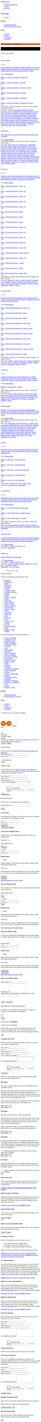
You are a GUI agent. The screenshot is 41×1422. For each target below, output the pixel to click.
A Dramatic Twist (5, 130)
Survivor (23, 160)
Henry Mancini (9, 395)
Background (8, 582)
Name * (3, 1049)
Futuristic (7, 665)
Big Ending (29, 110)
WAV (2, 1107)
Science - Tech (9, 621)
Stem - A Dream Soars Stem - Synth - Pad (13, 247)
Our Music (9, 44)
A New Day (3, 442)
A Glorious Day (4, 369)
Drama (7, 595)
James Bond (36, 527)
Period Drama (9, 607)
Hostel (19, 155)
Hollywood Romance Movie (9, 397)
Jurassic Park (15, 399)
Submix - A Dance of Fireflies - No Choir (13, 82)
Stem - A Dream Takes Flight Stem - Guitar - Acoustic (17, 349)
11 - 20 (10, 570)
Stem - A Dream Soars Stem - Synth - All (13, 186)
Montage (24, 122)
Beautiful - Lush (9, 641)
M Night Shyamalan (14, 122)
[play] (3, 725)
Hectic (15, 153)
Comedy (7, 588)
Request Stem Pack (7, 1348)
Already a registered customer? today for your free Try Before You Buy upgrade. (19, 1255)
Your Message (5, 992)
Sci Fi (6, 619)
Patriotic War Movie (24, 158)
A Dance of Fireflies (5, 60)
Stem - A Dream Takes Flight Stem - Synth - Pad (15, 323)
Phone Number (5, 1053)
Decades (7, 594)
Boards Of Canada (13, 280)
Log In (7, 17)
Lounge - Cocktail (10, 606)
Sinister (15, 160)
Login (3, 762)
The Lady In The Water (8, 123)
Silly (2, 565)
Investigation (25, 155)
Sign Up (7, 8)
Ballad (6, 583)
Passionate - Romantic (11, 680)
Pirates (30, 122)
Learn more (17, 741)
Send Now (9, 1002)
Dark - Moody (9, 650)
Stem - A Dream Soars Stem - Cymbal (12, 263)
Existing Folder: (8, 843)
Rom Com (8, 618)
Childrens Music (19, 564)
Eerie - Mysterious (10, 655)
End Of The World (6, 150)
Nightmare (10, 158)
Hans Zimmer (22, 115)
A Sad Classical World (6, 534)
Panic (15, 158)
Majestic (7, 675)
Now (3, 896)
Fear (17, 151)
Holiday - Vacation (10, 597)
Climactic (7, 646)
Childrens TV (29, 564)
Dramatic (15, 113)
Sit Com (7, 624)
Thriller (36, 160)
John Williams (5, 120)
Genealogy (8, 283)
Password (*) (5, 756)
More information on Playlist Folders (12, 880)
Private (5, 868)
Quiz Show (8, 612)
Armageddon (32, 145)
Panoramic (8, 679)
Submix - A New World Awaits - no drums (13, 518)
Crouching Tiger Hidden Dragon (23, 111)
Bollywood (8, 585)
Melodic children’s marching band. (11, 557)
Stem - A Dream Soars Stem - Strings (12, 212)
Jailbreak (28, 432)
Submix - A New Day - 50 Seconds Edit (13, 475)
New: (4, 849)
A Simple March (4, 553)
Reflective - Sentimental (12, 682)
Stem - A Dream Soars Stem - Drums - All (13, 258)
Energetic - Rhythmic (11, 656)
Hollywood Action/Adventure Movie (12, 117)
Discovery (13, 282)
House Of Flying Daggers (13, 118)
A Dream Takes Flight (6, 290)
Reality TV (8, 614)
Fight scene (20, 428)
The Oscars (23, 399)
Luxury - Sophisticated (11, 674)
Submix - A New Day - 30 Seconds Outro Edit (15, 470)
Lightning (4, 156)
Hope (16, 485)
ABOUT (7, 34)
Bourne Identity (22, 146)
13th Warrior (11, 423)
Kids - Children (9, 602)
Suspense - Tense (10, 687)
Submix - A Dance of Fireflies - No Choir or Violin (16, 88)
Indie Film (15, 283)
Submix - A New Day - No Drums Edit (12, 480)
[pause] (9, 725)
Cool (6, 648)
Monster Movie (35, 156)
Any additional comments (8, 1336)
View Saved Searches (8, 827)
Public (5, 860)
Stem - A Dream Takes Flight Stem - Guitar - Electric (17, 328)
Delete (9, 1218)
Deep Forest (8, 113)
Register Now (5, 794)
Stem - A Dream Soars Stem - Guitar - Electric (15, 253)
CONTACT (8, 37)
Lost (6, 122)
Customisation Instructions (9, 1061)
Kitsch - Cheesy (9, 604)
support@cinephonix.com (8, 1290)
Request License (6, 1393)
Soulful (7, 686)
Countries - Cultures (11, 592)
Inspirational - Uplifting (12, 668)
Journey (12, 120)
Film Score (7, 115)
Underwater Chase (6, 125)
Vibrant (17, 285)
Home (2, 44)
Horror (7, 599)
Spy (19, 160)
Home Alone (23, 397)
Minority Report (12, 156)
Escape (28, 150)
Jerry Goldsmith (26, 118)
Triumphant (30, 123)
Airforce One (23, 145)
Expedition (28, 113)
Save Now (4, 825)
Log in (7, 6)
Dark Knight (22, 148)
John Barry (35, 118)
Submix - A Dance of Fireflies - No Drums (13, 93)
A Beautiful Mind (13, 525)
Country (3, 782)
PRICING (8, 39)
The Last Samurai (21, 123)
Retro (6, 616)
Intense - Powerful (10, 670)
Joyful (8, 399)
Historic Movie (31, 115)
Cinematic (8, 587)
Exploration (26, 282)
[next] (14, 725)
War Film (19, 125)
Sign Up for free (24, 751)
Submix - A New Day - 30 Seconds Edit (13, 465)
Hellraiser (22, 430)
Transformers (14, 162)
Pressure (3, 435)
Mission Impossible (24, 156)
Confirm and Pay (6, 1407)
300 (9, 110)
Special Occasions (10, 626)
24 (28, 423)
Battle (24, 110)
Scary (32, 158)
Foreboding (33, 151)
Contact (3, 738)
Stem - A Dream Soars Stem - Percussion (13, 242)
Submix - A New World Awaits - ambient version (15, 513)
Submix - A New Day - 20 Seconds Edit (13, 459)
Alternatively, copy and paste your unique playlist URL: (17, 993)
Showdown (35, 122)
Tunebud (22, 713)
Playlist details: (5, 943)
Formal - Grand (9, 662)
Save (3, 1018)
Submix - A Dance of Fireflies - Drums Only (14, 77)
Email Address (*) (6, 754)
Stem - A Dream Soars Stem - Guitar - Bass (14, 273)
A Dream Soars (4, 169)
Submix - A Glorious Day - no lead (11, 387)
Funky (6, 663)
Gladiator (14, 115)
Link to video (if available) (9, 1055)
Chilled (10, 361)
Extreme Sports (5, 151)
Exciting (21, 113)
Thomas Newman (33, 283)
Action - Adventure (10, 638)
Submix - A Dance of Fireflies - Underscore (14, 98)
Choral (10, 111)
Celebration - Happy (11, 645)
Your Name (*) (5, 776)
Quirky (7, 611)
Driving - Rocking (10, 653)
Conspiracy (4, 148)
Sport (6, 628)
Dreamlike (8, 651)
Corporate (35, 280)
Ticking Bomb (5, 162)
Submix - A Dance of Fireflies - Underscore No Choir (17, 103)
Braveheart (4, 111)
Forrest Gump (29, 394)
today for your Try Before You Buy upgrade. (18, 1277)
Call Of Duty (31, 146)
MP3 (2, 1106)
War (14, 125)
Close (3, 1002)
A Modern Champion (5, 406)
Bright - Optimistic (10, 643)
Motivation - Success (11, 677)
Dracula (28, 148)
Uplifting (11, 285)
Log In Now (25, 802)
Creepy (22, 425)
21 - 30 (15, 570)
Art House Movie (16, 110)
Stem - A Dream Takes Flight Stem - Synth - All (15, 308)
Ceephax (22, 280)
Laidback (7, 672)
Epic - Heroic (9, 658)
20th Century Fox (13, 145)
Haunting (10, 153)
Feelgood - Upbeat (10, 660)
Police (34, 433)
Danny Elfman (12, 148)
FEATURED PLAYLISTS (13, 26)
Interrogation (20, 432)
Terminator (30, 160)
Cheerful (28, 280)
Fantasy (34, 113)
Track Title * (4, 1047)
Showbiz (7, 623)
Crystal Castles (5, 282)
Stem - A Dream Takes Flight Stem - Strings (14, 313)
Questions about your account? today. (16, 1205)
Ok (2, 1035)
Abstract (7, 580)
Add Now (4, 847)
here (30, 1031)
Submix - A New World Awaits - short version (15, 508)
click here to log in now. (22, 769)
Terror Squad (28, 435)
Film (2, 115)
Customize (4, 1073)
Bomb (14, 146)
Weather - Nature (10, 630)
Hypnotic (7, 667)
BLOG (7, 36)
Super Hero (20, 435)
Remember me (7, 760)
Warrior (24, 125)
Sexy (6, 684)
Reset (3, 809)
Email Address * (6, 982)
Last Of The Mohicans (22, 120)
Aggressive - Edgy (10, 639)
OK (13, 1407)
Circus (35, 564)
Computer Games (10, 590)
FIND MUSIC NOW (11, 5)
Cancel (3, 1218)
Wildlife (7, 631)
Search (9, 435)
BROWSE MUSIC (10, 25)
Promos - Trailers (10, 609)
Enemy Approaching (19, 150)
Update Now (5, 970)
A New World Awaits (5, 490)
